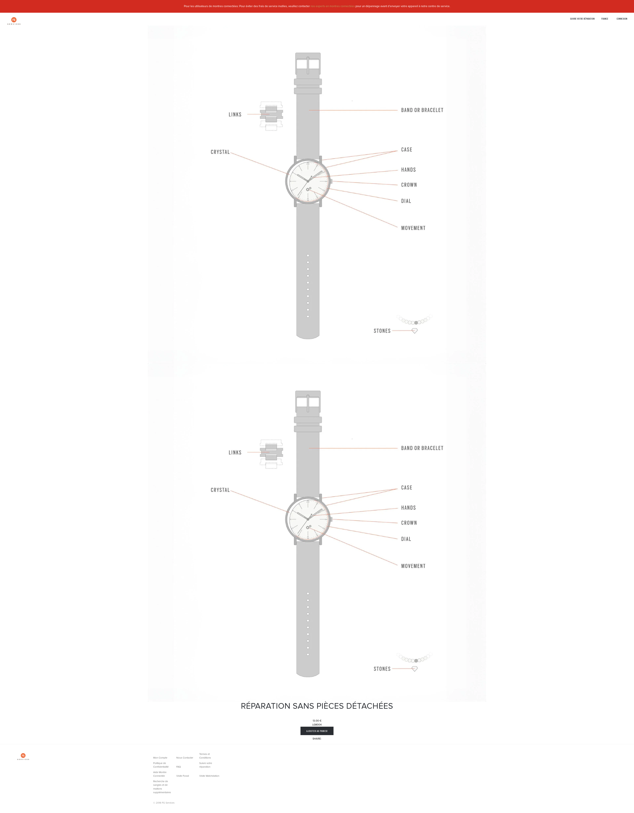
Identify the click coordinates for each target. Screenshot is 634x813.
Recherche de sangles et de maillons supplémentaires (162, 787)
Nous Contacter (184, 758)
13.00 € (317, 720)
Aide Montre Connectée (159, 774)
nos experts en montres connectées (333, 6)
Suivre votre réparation (582, 18)
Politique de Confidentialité (161, 765)
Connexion (622, 18)
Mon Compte (160, 758)
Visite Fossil (182, 776)
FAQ (178, 767)
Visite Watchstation (209, 776)
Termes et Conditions (205, 756)
